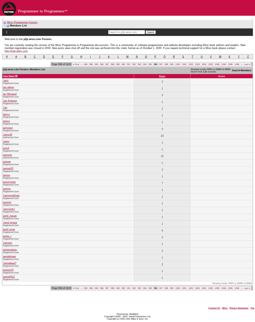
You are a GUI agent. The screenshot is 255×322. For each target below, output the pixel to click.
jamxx (6, 121)
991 (128, 64)
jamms (7, 188)
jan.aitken (8, 87)
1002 (190, 64)
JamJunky (9, 209)
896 (91, 64)
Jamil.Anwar (10, 222)
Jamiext (7, 242)
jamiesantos (10, 249)
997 (161, 64)
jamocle (7, 154)
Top (252, 308)
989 (118, 64)
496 (85, 64)
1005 (210, 64)
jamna (6, 175)
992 (134, 64)
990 (123, 64)
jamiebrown (9, 256)
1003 (197, 64)
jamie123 (8, 269)
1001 (184, 64)
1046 (223, 64)
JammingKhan (11, 195)
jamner (7, 161)
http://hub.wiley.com (16, 51)
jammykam (9, 182)
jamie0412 (9, 276)
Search (150, 32)
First (76, 64)
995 (150, 64)
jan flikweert (10, 94)
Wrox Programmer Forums (22, 22)
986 (102, 64)
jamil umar (9, 229)
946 (96, 64)
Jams (6, 141)
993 (139, 64)
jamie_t (7, 236)
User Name (9, 76)
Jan (5, 107)
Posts (162, 76)
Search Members (241, 70)
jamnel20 (8, 168)
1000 (177, 64)
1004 (204, 64)
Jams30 (7, 134)
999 (172, 64)
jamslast (8, 127)
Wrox (225, 308)
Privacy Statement (239, 308)
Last (247, 64)
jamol (6, 148)
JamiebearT (10, 263)
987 (107, 64)
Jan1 (6, 80)
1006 (217, 64)
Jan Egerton (10, 100)
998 (166, 64)
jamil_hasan (10, 215)
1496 (236, 64)
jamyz (6, 114)
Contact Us (214, 308)
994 (145, 64)
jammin (7, 202)
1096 (230, 64)
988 (112, 64)
